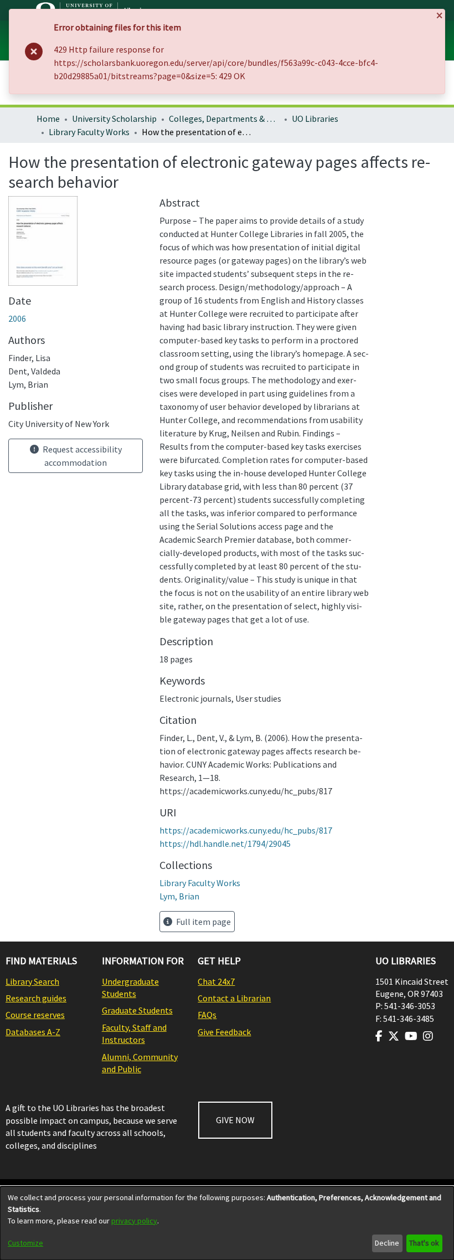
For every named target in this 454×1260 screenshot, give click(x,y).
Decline (387, 1243)
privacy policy (134, 1221)
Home (48, 118)
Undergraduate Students (130, 987)
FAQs (207, 1014)
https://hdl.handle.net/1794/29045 (225, 843)
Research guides (36, 998)
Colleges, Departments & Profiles (224, 118)
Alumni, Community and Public (140, 1062)
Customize (25, 1243)
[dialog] (227, 1223)
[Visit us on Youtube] (411, 1036)
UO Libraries (315, 118)
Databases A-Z (33, 1031)
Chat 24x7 (216, 981)
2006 (17, 318)
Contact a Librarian (234, 998)
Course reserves (35, 1014)
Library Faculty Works (89, 131)
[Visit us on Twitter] (393, 1036)
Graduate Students (137, 1010)
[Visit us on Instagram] (428, 1036)
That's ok (424, 1243)
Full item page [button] (202, 921)
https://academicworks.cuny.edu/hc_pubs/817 (245, 830)
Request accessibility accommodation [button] (81, 456)
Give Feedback (224, 1031)
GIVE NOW (235, 1119)
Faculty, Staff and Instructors (134, 1033)
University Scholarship (114, 118)
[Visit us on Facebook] (379, 1036)
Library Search (32, 981)
